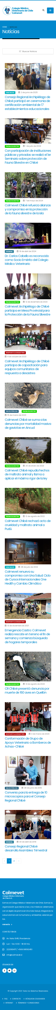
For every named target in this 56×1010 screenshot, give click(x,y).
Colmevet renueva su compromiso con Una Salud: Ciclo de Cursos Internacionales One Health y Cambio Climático (28, 578)
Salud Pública (11, 411)
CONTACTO (16, 999)
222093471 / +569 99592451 (19, 949)
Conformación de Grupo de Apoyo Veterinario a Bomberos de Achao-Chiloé (28, 742)
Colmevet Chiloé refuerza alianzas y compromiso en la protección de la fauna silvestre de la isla (28, 209)
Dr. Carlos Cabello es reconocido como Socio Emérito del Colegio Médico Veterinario (27, 260)
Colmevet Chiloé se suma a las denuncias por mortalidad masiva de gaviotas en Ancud (28, 424)
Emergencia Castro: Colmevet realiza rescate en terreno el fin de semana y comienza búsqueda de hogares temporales (27, 636)
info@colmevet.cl (14, 955)
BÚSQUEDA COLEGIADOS (35, 999)
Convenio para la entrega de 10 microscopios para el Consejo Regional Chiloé (26, 796)
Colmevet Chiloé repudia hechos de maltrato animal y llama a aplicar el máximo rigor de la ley (27, 474)
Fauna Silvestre (12, 146)
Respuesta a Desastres (15, 353)
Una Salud (10, 93)
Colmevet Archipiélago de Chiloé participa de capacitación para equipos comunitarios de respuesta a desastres (27, 367)
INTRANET (9, 1003)
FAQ (5, 999)
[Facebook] (4, 970)
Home (4, 27)
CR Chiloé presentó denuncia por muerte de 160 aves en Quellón (27, 691)
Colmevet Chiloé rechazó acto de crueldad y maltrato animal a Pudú (28, 525)
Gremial (9, 251)
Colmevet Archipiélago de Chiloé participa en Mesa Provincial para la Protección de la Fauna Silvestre (27, 310)
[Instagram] (14, 970)
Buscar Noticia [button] (29, 51)
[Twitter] (9, 970)
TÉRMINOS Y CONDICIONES (28, 1003)
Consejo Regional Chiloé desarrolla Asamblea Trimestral (26, 848)
